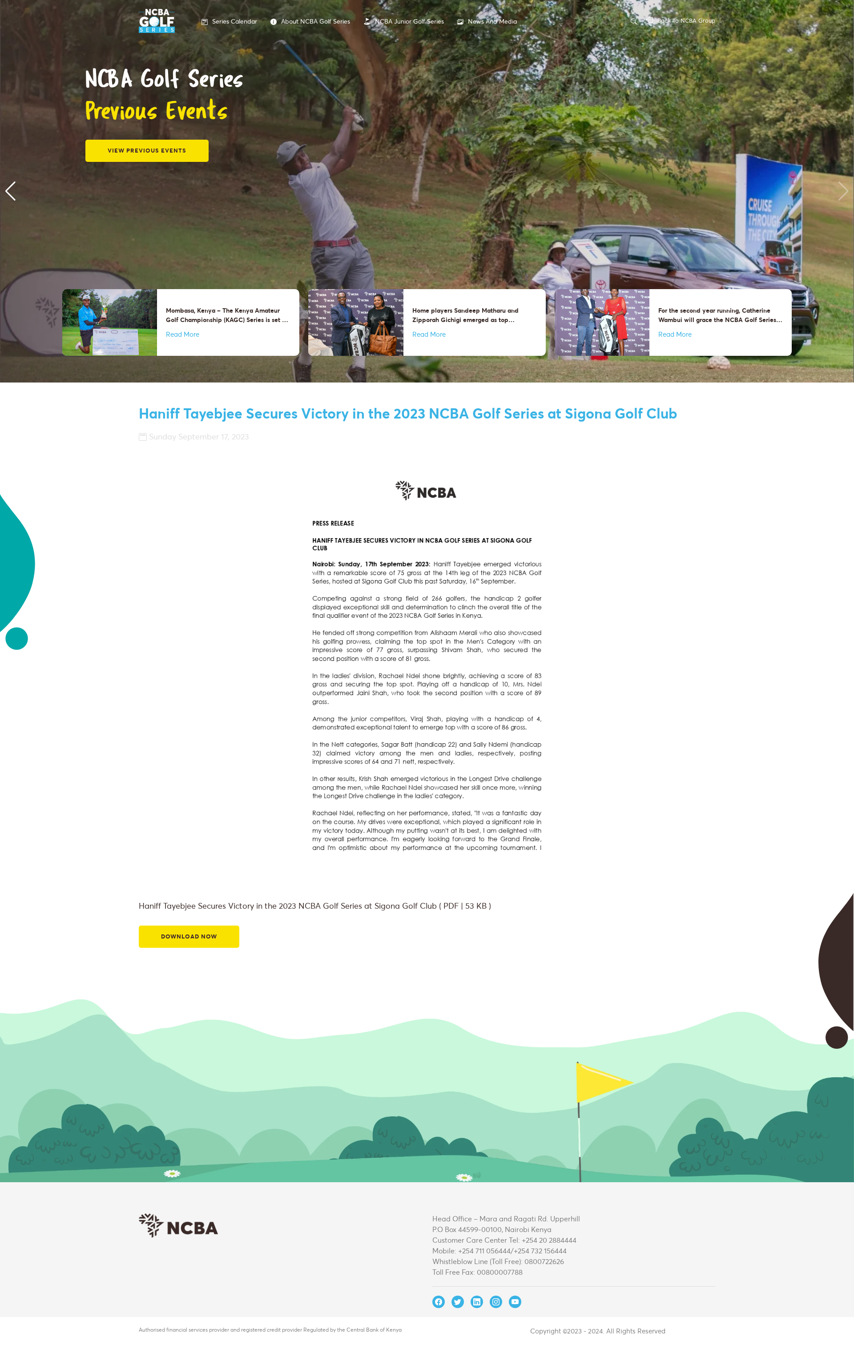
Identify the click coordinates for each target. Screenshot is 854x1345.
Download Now (189, 936)
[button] (10, 191)
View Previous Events (147, 150)
